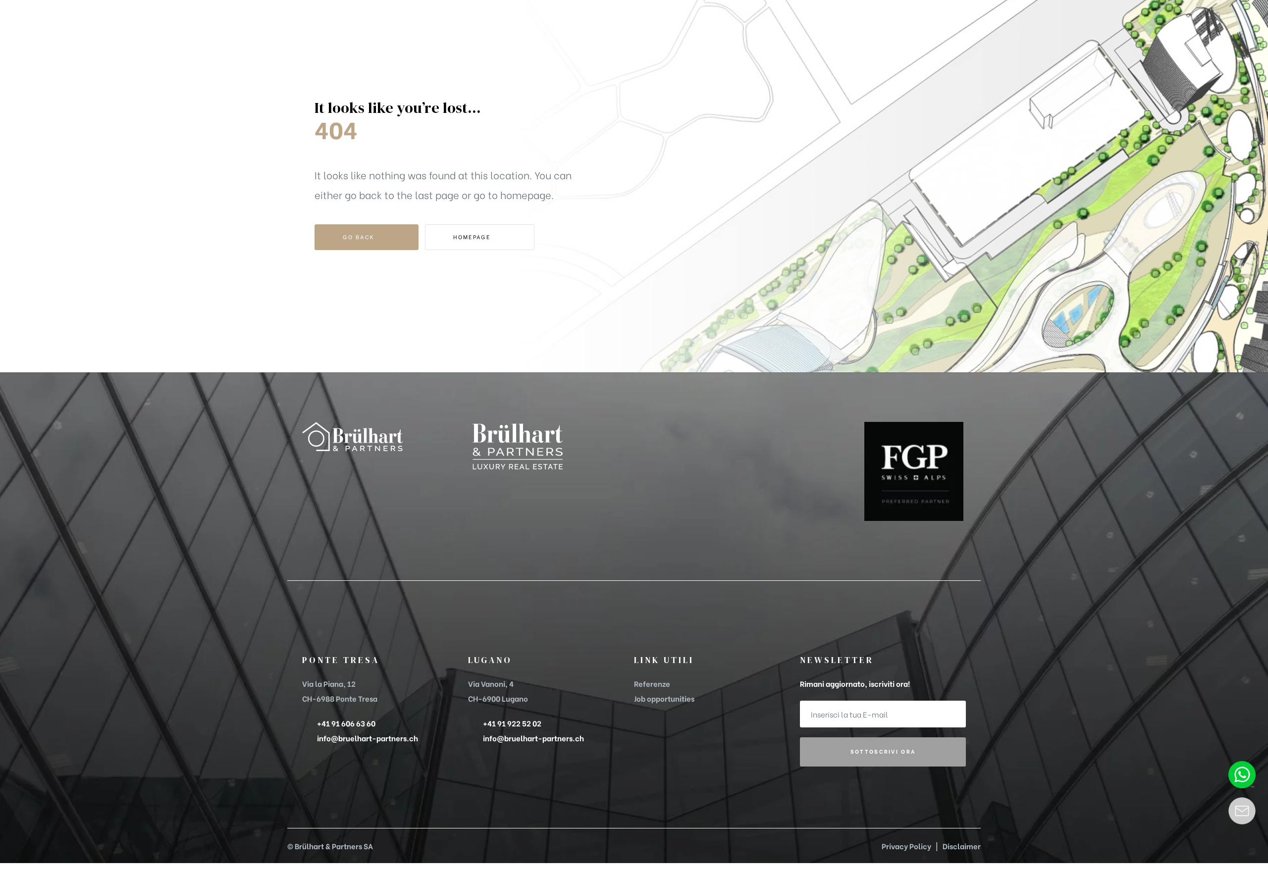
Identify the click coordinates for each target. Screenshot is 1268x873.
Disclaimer (962, 845)
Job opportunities (664, 698)
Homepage (473, 237)
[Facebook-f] (309, 468)
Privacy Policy (906, 845)
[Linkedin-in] (326, 468)
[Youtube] (361, 468)
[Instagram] (344, 468)
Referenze (652, 683)
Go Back (360, 237)
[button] (920, 36)
